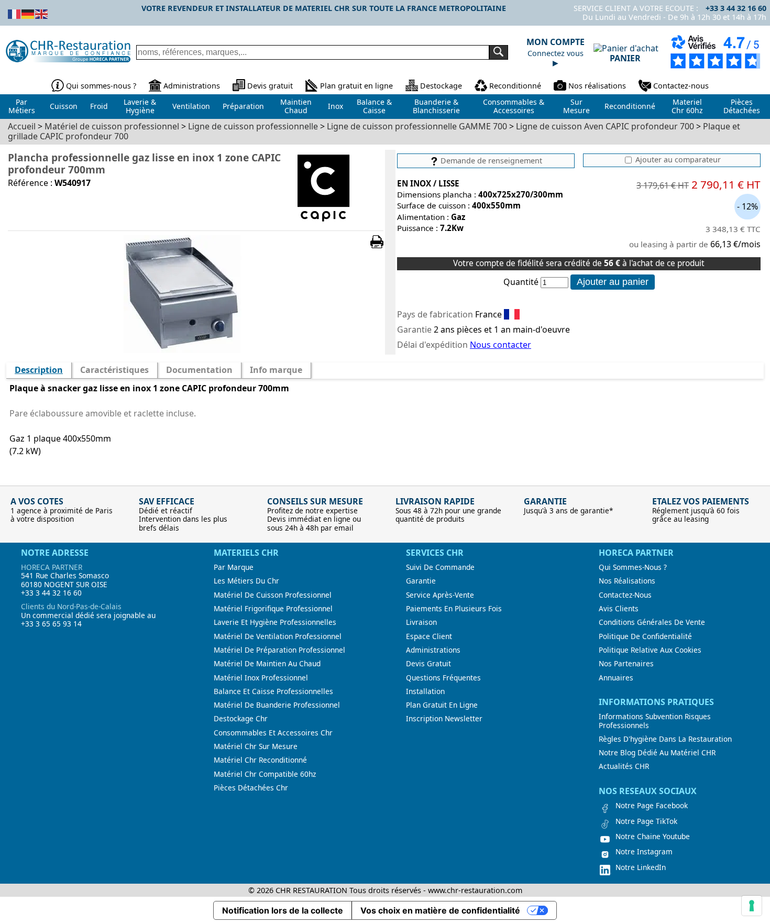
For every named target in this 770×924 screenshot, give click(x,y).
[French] (14, 13)
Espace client (429, 636)
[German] (28, 13)
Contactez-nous (681, 86)
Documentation (199, 370)
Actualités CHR (624, 766)
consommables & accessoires (513, 106)
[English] (42, 13)
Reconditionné (515, 86)
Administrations (191, 86)
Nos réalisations (597, 86)
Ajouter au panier (612, 282)
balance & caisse (374, 106)
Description (39, 370)
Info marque (276, 370)
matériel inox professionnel (261, 678)
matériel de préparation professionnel (279, 650)
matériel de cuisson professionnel (273, 595)
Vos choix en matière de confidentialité (440, 910)
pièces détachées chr (251, 788)
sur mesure (576, 106)
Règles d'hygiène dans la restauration (665, 739)
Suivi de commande (440, 567)
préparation (243, 106)
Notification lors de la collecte (282, 910)
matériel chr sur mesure (256, 746)
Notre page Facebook (651, 805)
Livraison (421, 622)
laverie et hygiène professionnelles (275, 622)
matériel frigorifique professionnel (273, 608)
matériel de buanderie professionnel (277, 705)
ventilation (191, 106)
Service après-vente (440, 595)
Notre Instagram (644, 852)
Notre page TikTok (646, 821)
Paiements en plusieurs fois (454, 608)
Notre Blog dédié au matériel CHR (657, 753)
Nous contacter (500, 344)
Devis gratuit (270, 86)
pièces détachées (741, 106)
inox (335, 106)
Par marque (234, 567)
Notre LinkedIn (640, 867)
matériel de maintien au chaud (267, 663)
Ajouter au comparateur (677, 159)
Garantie (421, 581)
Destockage (441, 86)
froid (99, 106)
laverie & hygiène (140, 106)
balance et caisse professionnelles (273, 691)
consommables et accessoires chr (273, 733)
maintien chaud (296, 106)
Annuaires (616, 678)
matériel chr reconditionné (260, 760)
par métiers (21, 106)
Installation (425, 691)
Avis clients (619, 608)
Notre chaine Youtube (652, 836)
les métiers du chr (246, 581)
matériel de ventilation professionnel (278, 636)
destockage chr (241, 718)
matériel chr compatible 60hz (265, 774)
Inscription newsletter (444, 718)
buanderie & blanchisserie (436, 106)
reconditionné (629, 106)
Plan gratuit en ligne (356, 86)
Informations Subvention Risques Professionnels (655, 721)
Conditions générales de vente (652, 622)
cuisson (64, 106)
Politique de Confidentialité (645, 636)
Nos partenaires (626, 663)
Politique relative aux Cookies (650, 650)
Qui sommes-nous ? (101, 86)
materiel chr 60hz (687, 106)
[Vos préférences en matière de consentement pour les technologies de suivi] (752, 906)
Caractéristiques (114, 370)
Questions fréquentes (443, 678)
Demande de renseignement (490, 161)
